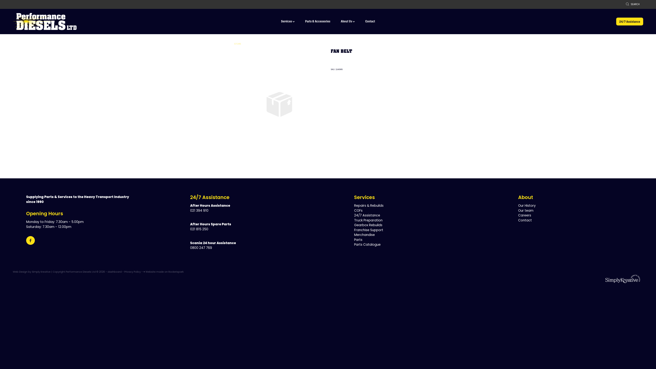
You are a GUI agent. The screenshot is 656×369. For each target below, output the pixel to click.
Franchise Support (368, 230)
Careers (524, 215)
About (525, 198)
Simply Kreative (41, 272)
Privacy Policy (132, 272)
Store (237, 44)
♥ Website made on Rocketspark (164, 272)
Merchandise (364, 235)
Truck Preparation (368, 220)
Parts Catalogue (367, 245)
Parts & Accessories (317, 21)
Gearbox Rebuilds (368, 225)
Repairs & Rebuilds (369, 206)
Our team (526, 211)
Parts (358, 240)
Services (287, 21)
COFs (358, 211)
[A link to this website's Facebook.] (30, 240)
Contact (370, 21)
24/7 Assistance (629, 21)
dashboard (115, 272)
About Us (347, 21)
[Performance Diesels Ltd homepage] (76, 21)
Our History (527, 206)
